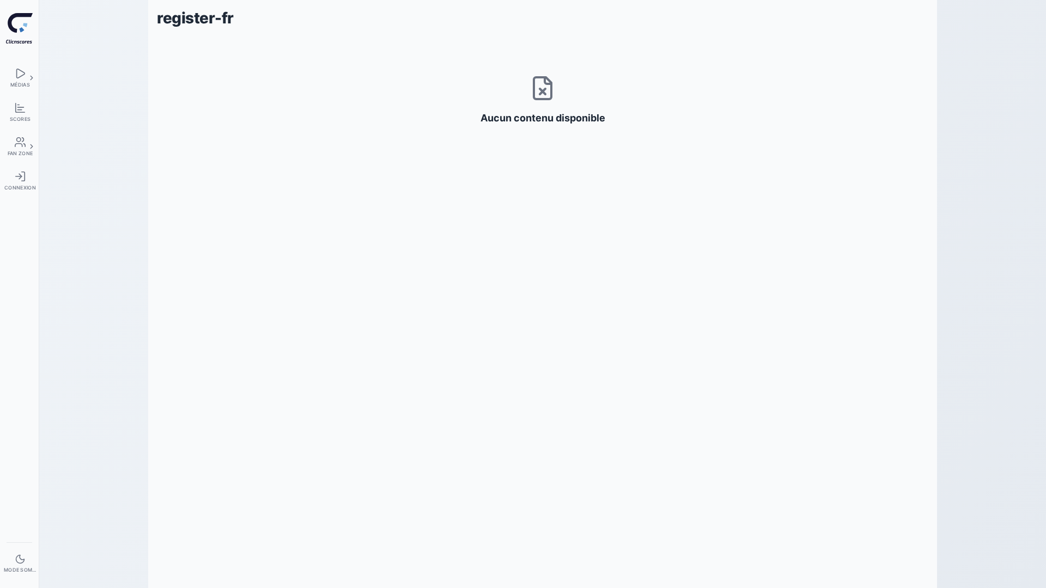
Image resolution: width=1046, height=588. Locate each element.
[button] (32, 77)
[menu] (19, 77)
